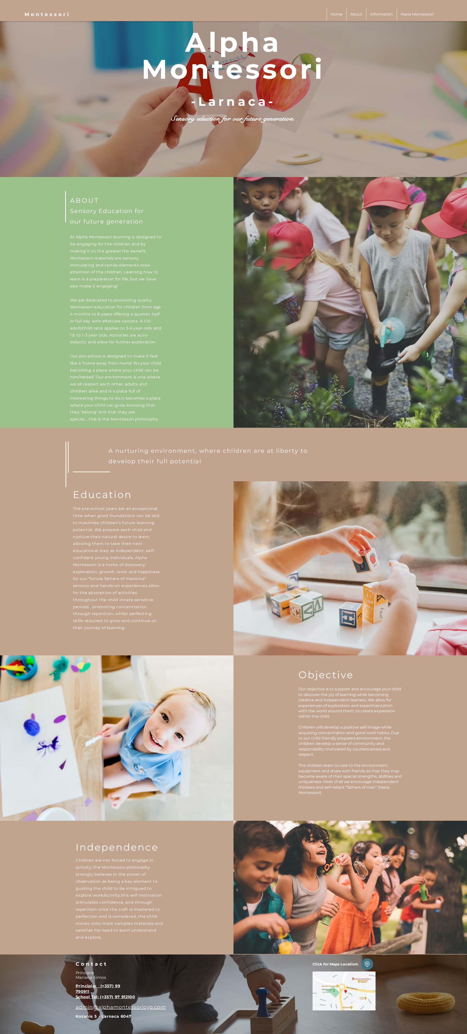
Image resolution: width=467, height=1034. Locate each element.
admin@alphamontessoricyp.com (121, 1007)
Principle (86, 973)
